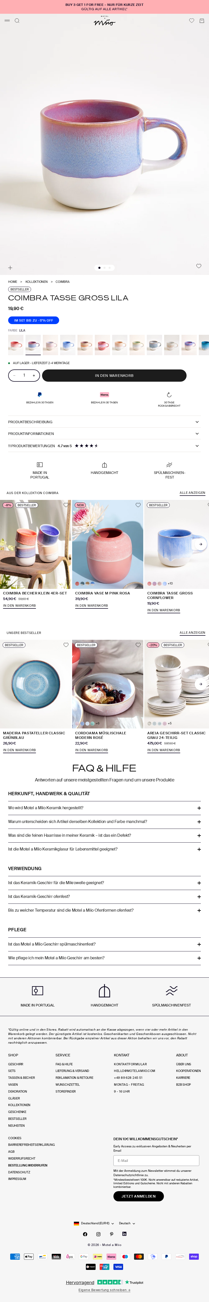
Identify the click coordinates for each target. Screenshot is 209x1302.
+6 (97, 723)
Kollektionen (36, 282)
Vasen (13, 1085)
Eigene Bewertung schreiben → (104, 1290)
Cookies (14, 1138)
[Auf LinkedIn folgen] (124, 1234)
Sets (12, 1071)
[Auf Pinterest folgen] (111, 1234)
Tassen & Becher (21, 1078)
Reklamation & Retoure (74, 1078)
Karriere (183, 1078)
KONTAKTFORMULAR (130, 1064)
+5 (170, 723)
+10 (170, 584)
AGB (11, 1152)
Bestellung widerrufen (27, 1165)
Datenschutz (19, 1172)
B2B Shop (183, 1085)
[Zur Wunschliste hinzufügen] (198, 266)
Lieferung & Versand (72, 1071)
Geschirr (15, 1064)
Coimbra (62, 282)
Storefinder (66, 1092)
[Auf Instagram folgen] (98, 1234)
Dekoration (17, 1092)
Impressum (17, 1179)
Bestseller (17, 1119)
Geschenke (17, 1112)
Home (12, 282)
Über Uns (183, 1064)
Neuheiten (16, 1126)
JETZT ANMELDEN (139, 1196)
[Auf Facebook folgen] (85, 1234)
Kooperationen (188, 1071)
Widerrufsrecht (21, 1159)
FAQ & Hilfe (64, 1064)
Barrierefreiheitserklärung (31, 1145)
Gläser (14, 1098)
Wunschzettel (68, 1085)
